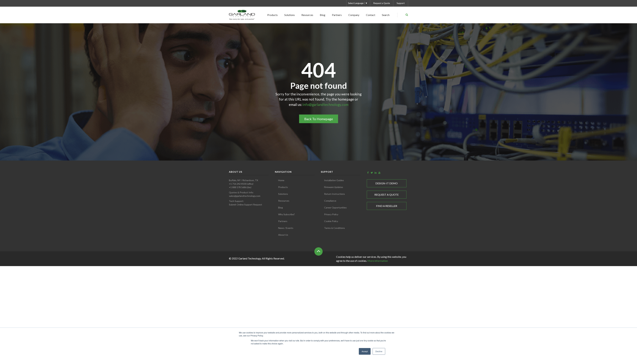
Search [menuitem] (385, 14)
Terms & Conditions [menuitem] (334, 228)
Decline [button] (378, 351)
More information (377, 260)
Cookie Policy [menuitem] (331, 221)
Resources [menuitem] (307, 14)
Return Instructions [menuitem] (334, 193)
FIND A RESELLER (386, 205)
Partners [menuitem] (337, 14)
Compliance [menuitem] (330, 200)
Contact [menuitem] (370, 14)
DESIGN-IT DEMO (386, 183)
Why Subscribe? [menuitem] (286, 214)
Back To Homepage (318, 119)
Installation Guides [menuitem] (334, 180)
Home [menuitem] (281, 180)
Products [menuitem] (272, 14)
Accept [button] (365, 351)
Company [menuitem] (353, 14)
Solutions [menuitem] (289, 14)
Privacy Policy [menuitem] (331, 214)
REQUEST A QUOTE (386, 194)
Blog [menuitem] (322, 14)
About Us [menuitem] (283, 234)
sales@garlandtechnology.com (244, 195)
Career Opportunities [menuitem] (335, 207)
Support (401, 3)
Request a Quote (381, 3)
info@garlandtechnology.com (325, 104)
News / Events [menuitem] (285, 228)
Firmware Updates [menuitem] (333, 187)
